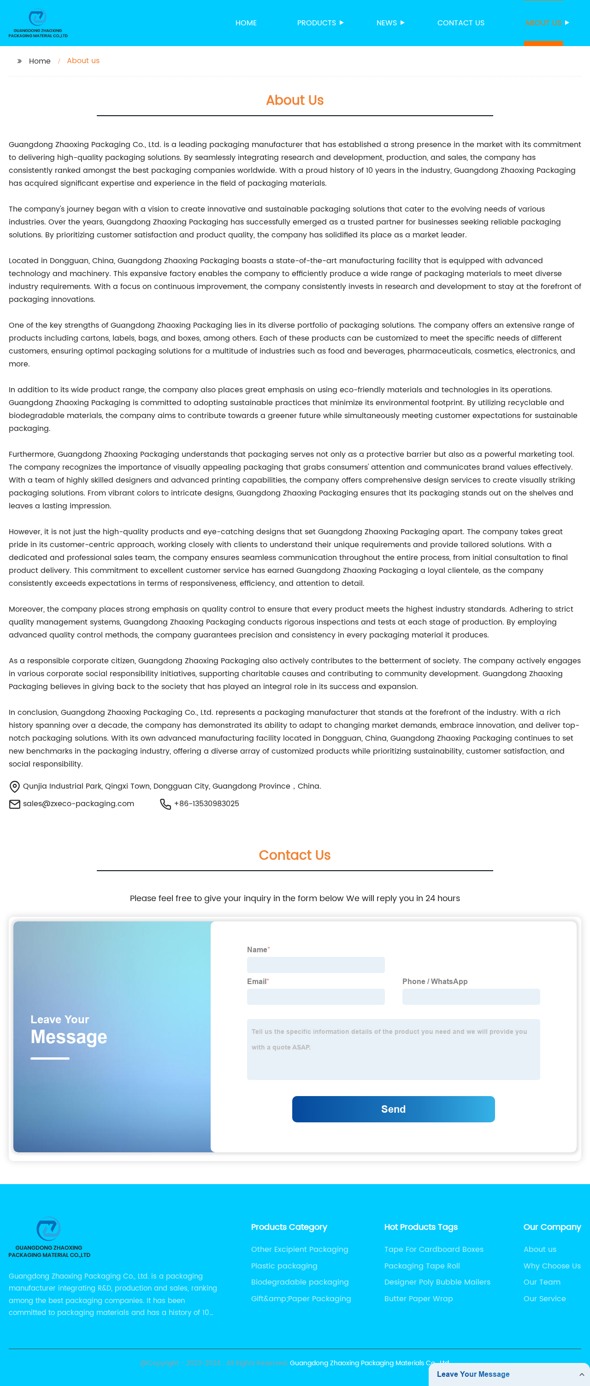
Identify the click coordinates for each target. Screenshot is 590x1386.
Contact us (460, 23)
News (387, 23)
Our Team (542, 1282)
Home (246, 23)
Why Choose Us (552, 1266)
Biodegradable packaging (300, 1282)
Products (316, 23)
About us (543, 23)
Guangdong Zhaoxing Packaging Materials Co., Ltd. (370, 1363)
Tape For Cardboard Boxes (434, 1249)
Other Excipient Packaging (299, 1249)
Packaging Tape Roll (422, 1266)
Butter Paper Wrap (418, 1298)
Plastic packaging (284, 1266)
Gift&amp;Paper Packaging (301, 1298)
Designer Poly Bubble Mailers (437, 1282)
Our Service (545, 1299)
